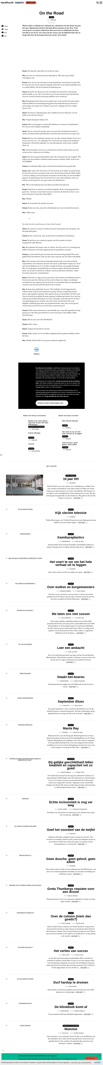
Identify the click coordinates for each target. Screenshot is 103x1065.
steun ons (31, 3)
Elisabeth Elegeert (65, 591)
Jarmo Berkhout (66, 618)
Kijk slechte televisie (70, 513)
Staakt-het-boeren (71, 677)
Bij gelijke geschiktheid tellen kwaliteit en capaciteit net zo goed (70, 765)
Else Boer (73, 833)
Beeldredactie (66, 541)
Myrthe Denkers (79, 1033)
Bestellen (90, 1058)
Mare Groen (66, 955)
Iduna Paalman (66, 923)
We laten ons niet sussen (71, 614)
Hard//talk (71, 759)
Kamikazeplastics (70, 537)
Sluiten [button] (97, 1062)
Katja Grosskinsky (79, 681)
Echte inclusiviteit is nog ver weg (71, 803)
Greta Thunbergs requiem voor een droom (70, 890)
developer (73, 483)
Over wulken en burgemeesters (70, 587)
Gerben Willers (62, 809)
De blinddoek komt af (71, 1007)
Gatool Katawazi (66, 772)
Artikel (51, 17)
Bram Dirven (79, 705)
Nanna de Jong (78, 732)
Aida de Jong (79, 541)
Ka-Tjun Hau (80, 618)
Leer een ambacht (70, 648)
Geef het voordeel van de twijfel (71, 829)
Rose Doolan (73, 986)
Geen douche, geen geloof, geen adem (70, 860)
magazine (19, 3)
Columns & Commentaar (70, 1026)
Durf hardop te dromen (70, 982)
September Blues (71, 701)
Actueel (71, 534)
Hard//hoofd (7, 2)
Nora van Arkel (72, 652)
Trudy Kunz (66, 705)
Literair (71, 509)
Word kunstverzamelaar (50, 403)
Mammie (70, 1029)
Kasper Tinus (80, 772)
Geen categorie (70, 475)
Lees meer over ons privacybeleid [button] (81, 1062)
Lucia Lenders (81, 591)
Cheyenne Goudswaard (80, 809)
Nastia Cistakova (79, 1011)
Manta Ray (71, 728)
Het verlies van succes (71, 951)
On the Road (51, 13)
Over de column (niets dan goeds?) (71, 917)
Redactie (53, 20)
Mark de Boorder (73, 896)
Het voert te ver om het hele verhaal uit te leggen (71, 563)
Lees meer (77, 498)
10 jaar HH (71, 479)
